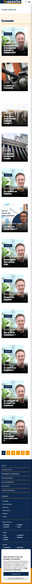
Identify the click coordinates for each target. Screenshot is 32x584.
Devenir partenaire (7, 478)
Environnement (7, 504)
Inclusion (6, 527)
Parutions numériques (8, 490)
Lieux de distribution (8, 482)
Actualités (7, 42)
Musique (19, 537)
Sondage (19, 223)
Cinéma (6, 537)
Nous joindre (5, 486)
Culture (4, 532)
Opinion (4, 544)
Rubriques (20, 188)
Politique (20, 524)
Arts (5, 535)
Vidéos (4, 516)
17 (23, 453)
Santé (19, 527)
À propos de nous (7, 469)
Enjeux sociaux (7, 522)
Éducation (7, 524)
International (6, 510)
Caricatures (7, 547)
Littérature (20, 535)
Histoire (6, 539)
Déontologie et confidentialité (10, 474)
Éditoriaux (20, 547)
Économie (13, 42)
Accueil (4, 9)
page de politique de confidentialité (15, 569)
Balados (5, 513)
